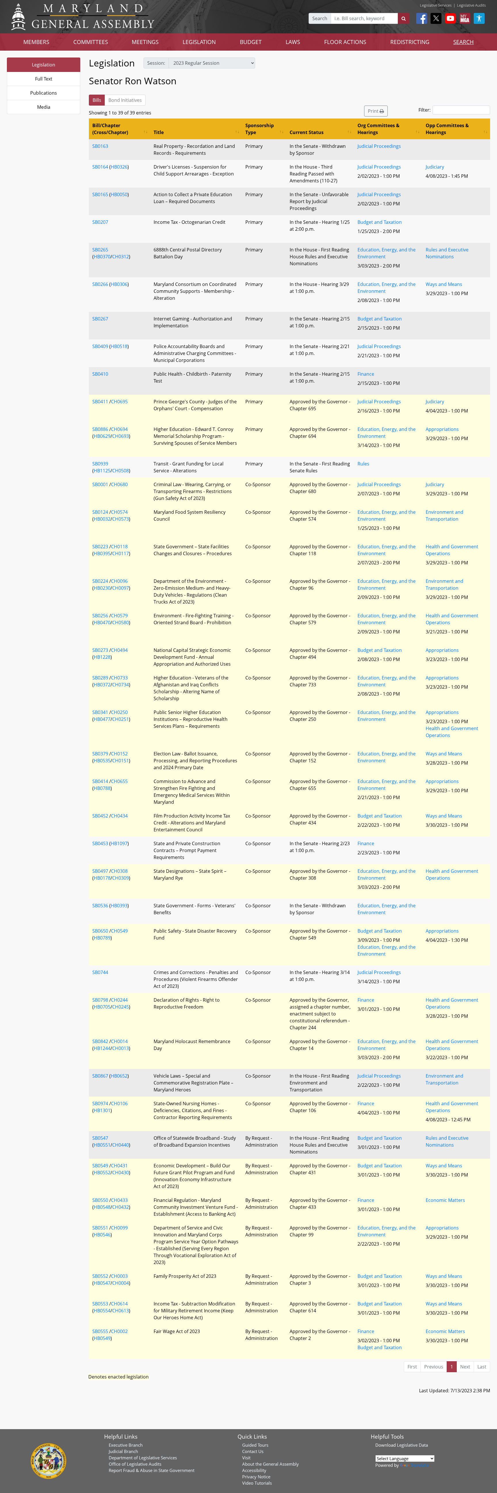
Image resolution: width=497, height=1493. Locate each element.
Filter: (424, 110)
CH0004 (120, 1283)
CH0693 (120, 436)
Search (319, 18)
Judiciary (435, 167)
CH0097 (120, 588)
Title (159, 132)
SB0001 (100, 484)
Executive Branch (126, 1445)
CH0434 (119, 816)
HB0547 (102, 1283)
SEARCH (463, 41)
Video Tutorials (257, 1483)
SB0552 (100, 1276)
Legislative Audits (471, 5)
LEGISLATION (199, 41)
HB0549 (102, 1338)
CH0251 (120, 719)
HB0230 (102, 588)
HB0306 (119, 284)
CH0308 (119, 871)
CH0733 (119, 678)
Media (43, 107)
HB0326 (119, 167)
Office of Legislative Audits (135, 1464)
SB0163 (100, 146)
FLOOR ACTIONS (345, 41)
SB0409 (100, 346)
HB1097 (119, 843)
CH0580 (120, 622)
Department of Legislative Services (143, 1457)
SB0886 (100, 429)
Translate (420, 1465)
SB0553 (100, 1304)
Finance (366, 374)
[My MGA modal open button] (463, 18)
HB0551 (102, 1145)
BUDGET (251, 41)
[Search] (404, 18)
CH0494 (119, 650)
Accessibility (254, 1470)
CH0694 (119, 429)
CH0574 (119, 512)
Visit (246, 1457)
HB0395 (102, 553)
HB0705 (102, 1007)
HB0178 (102, 878)
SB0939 (100, 464)
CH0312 (120, 256)
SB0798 (100, 1000)
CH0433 (119, 1200)
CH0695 (119, 401)
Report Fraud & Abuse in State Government (151, 1470)
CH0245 (120, 1007)
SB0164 (100, 167)
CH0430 (120, 1172)
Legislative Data (412, 1445)
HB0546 (102, 1235)
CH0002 (119, 1331)
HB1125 (102, 470)
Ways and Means (444, 284)
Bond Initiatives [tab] (125, 100)
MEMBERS (36, 41)
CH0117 (120, 553)
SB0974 (100, 1103)
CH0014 (119, 1041)
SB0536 (100, 905)
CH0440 (120, 1145)
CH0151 (120, 760)
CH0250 (119, 712)
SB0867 (100, 1076)
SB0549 (100, 1165)
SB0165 (100, 194)
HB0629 (102, 436)
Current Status (307, 132)
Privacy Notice (256, 1476)
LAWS (293, 41)
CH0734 (120, 684)
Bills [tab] (97, 100)
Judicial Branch (123, 1451)
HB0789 (102, 938)
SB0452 (100, 816)
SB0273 (100, 650)
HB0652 (119, 1076)
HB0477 (102, 719)
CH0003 (119, 1276)
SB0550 (100, 1200)
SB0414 (100, 781)
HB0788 (102, 788)
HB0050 (119, 194)
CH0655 (119, 781)
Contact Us (252, 1451)
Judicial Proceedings (379, 146)
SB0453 (100, 843)
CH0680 (119, 484)
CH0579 (119, 615)
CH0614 (119, 1304)
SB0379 (100, 754)
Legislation (43, 65)
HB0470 (102, 622)
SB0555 (100, 1331)
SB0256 (100, 615)
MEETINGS (145, 41)
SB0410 (100, 374)
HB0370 (102, 256)
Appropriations (442, 429)
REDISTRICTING (409, 41)
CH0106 (119, 1103)
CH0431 (119, 1165)
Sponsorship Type (259, 128)
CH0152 (119, 754)
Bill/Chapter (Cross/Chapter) (110, 128)
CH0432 (120, 1207)
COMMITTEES (90, 41)
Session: (156, 63)
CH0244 (119, 1000)
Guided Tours (255, 1445)
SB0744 (100, 972)
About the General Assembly (270, 1464)
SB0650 (100, 931)
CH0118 (119, 546)
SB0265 (100, 250)
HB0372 (102, 684)
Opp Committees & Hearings (447, 128)
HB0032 (102, 519)
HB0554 (102, 1310)
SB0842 (100, 1041)
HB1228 (102, 657)
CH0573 (120, 519)
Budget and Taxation (380, 222)
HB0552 (102, 1172)
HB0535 (102, 760)
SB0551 (100, 1228)
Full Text (43, 79)
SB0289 (100, 678)
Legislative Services (436, 5)
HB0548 (102, 1207)
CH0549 (119, 931)
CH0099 (119, 1228)
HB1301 (102, 1110)
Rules (363, 464)
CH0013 (120, 1048)
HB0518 (119, 346)
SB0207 (100, 222)
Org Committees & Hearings (378, 128)
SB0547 (100, 1138)
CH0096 (119, 581)
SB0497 (100, 871)
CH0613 (120, 1310)
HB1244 (102, 1048)
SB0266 (100, 284)
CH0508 (120, 470)
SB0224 (100, 581)
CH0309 (120, 878)
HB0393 (119, 905)
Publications (43, 93)
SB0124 (100, 512)
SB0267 (100, 319)
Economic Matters (445, 1200)
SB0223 (100, 546)
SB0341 (100, 712)
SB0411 (100, 401)
